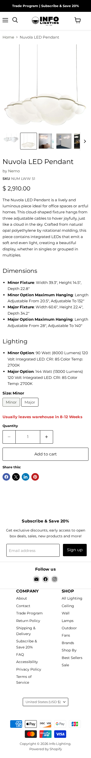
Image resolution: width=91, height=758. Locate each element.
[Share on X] (16, 477)
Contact (23, 606)
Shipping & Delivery (25, 631)
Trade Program (25, 6)
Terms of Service (24, 680)
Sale (65, 665)
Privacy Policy (28, 669)
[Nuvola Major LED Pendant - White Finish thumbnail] (11, 141)
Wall (66, 613)
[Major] (30, 407)
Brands (68, 643)
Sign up (75, 549)
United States (43, 702)
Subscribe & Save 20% (60, 6)
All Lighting (72, 598)
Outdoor (69, 628)
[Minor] (12, 407)
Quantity (10, 426)
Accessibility (27, 662)
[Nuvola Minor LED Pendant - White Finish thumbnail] (28, 141)
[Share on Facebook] (6, 477)
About (21, 598)
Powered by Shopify (45, 749)
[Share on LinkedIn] (25, 477)
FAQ (20, 654)
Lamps (68, 620)
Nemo (14, 171)
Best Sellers (72, 657)
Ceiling (68, 606)
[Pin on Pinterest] (35, 477)
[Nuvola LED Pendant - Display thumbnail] (46, 141)
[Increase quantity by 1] (46, 436)
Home (8, 37)
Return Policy (28, 620)
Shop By (69, 650)
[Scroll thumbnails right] (84, 141)
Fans (66, 635)
